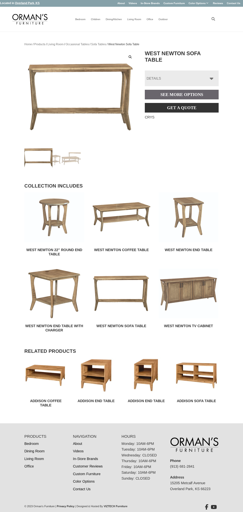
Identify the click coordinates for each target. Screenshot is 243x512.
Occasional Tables (77, 44)
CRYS (149, 117)
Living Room (134, 19)
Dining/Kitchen (114, 19)
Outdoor (163, 19)
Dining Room (34, 451)
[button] (130, 57)
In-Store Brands (150, 3)
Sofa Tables (98, 44)
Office (150, 19)
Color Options (197, 3)
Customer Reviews (88, 466)
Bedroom (80, 19)
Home (28, 44)
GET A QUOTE (181, 107)
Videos (133, 3)
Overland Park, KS (27, 3)
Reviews (218, 3)
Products (39, 44)
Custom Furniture (174, 3)
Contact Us (233, 3)
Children (95, 19)
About (121, 3)
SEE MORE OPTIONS (181, 94)
